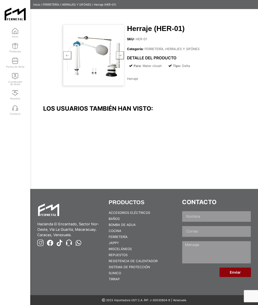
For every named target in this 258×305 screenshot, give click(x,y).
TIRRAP (114, 279)
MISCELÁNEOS (120, 249)
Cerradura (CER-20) (213, 168)
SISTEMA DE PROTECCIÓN (129, 267)
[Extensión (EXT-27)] (169, 139)
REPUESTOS (118, 255)
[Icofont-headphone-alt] (69, 243)
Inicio (36, 4)
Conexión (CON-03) (59, 168)
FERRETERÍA (51, 4)
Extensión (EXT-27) (161, 168)
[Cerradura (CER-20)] (220, 139)
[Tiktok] (59, 243)
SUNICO (115, 273)
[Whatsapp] (78, 243)
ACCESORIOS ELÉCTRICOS (129, 213)
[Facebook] (50, 243)
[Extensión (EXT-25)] (118, 139)
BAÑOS (114, 219)
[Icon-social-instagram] (40, 243)
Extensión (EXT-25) (110, 168)
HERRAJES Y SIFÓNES (76, 4)
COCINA (115, 231)
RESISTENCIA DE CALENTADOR (133, 261)
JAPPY (114, 243)
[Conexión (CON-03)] (67, 139)
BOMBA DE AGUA (122, 225)
